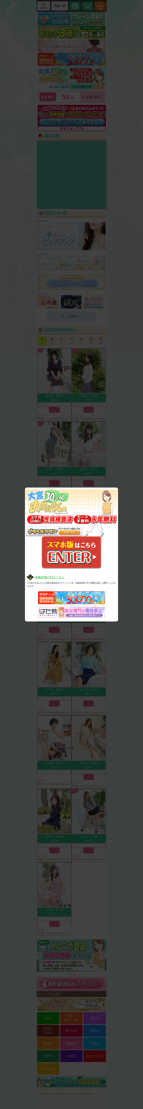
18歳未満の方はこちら (49, 577)
